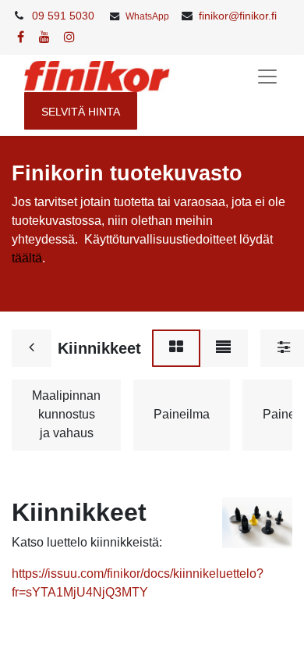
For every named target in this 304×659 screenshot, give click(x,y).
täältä (27, 258)
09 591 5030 (63, 15)
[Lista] (223, 348)
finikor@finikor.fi (238, 15)
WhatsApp (147, 16)
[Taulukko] (176, 348)
